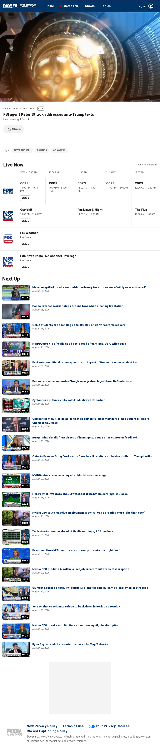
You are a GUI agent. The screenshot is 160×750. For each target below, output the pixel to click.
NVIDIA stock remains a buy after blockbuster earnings (69, 475)
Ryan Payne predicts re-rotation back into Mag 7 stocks (70, 644)
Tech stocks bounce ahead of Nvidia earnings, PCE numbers (73, 531)
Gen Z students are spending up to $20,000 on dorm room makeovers (79, 325)
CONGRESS (59, 150)
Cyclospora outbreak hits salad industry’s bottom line (68, 400)
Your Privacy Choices (113, 726)
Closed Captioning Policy (47, 731)
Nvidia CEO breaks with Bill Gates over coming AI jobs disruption (75, 625)
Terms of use (73, 726)
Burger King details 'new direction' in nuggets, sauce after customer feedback (84, 437)
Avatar (150, 6)
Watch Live (71, 6)
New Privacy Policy (42, 726)
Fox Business (19, 6)
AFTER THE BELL (22, 150)
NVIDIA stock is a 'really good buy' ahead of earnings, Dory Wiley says (79, 343)
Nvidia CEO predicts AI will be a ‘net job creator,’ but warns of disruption (80, 569)
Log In (141, 6)
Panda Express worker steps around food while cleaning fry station (77, 306)
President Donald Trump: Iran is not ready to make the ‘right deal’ (76, 550)
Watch (25, 198)
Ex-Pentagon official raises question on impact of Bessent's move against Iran (85, 362)
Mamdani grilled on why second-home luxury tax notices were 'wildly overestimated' (89, 287)
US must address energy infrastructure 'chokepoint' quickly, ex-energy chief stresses (90, 587)
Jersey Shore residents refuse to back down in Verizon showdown (77, 606)
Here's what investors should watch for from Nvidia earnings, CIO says (80, 493)
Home (49, 6)
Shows (90, 6)
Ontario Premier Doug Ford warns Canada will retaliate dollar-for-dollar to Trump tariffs (92, 456)
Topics (106, 6)
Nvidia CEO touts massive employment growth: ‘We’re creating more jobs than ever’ (88, 512)
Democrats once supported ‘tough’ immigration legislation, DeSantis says (82, 381)
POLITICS (42, 150)
